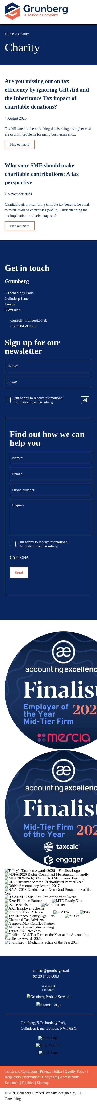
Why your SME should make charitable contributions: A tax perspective (42, 173)
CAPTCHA (19, 558)
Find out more (19, 144)
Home (9, 34)
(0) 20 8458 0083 (23, 326)
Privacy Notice (51, 1071)
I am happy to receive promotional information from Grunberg (37, 400)
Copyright (49, 1077)
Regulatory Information (22, 1077)
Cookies (28, 1083)
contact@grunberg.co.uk (28, 320)
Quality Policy (75, 1071)
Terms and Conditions (21, 1071)
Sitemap (43, 1083)
